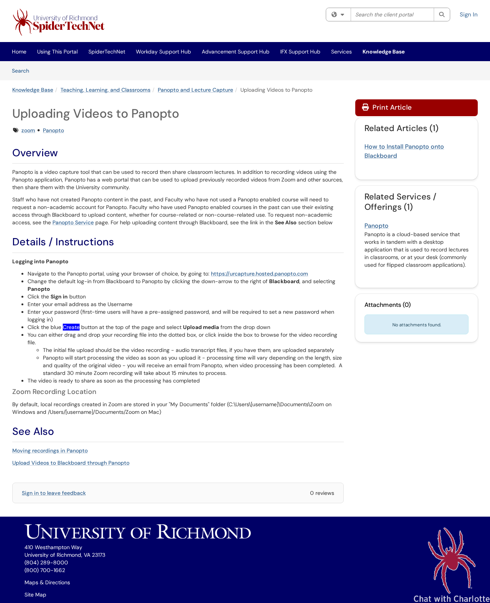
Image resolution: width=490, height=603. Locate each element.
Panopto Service (73, 222)
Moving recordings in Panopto (50, 450)
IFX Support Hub (300, 51)
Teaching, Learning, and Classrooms (105, 89)
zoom (28, 130)
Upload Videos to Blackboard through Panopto (70, 462)
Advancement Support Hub (236, 51)
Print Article (391, 107)
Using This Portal (57, 51)
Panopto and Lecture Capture (195, 89)
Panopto (53, 130)
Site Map (35, 594)
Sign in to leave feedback (54, 493)
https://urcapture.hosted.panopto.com (259, 273)
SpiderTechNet (106, 51)
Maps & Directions (47, 582)
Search (23, 70)
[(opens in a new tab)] (60, 23)
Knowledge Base (384, 51)
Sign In (469, 14)
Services (341, 51)
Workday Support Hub (163, 51)
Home (19, 51)
